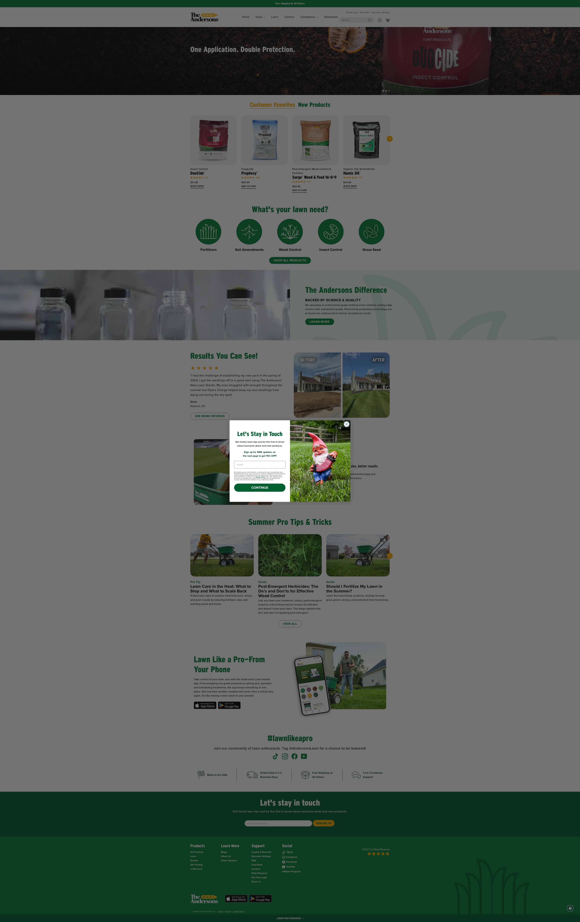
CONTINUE (259, 487)
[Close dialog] (346, 424)
